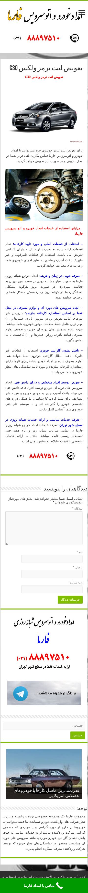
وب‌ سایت (76, 582)
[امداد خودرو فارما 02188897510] (44, 14)
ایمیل (78, 567)
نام (80, 552)
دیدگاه (77, 508)
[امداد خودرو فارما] (44, 39)
